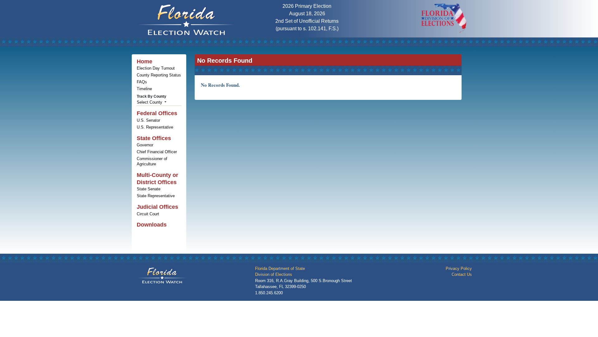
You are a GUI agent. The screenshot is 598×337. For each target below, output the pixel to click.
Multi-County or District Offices (157, 178)
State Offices (154, 138)
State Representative (156, 195)
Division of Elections (273, 274)
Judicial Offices (157, 207)
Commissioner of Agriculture (152, 161)
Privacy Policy (459, 268)
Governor (145, 145)
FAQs (142, 82)
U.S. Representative (155, 127)
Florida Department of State (280, 268)
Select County (150, 102)
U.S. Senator (148, 120)
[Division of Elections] (444, 17)
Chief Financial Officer (157, 151)
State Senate (148, 189)
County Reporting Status (159, 75)
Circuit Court (148, 214)
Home (144, 61)
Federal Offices (157, 113)
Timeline (144, 88)
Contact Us (462, 274)
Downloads (152, 225)
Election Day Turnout (156, 68)
